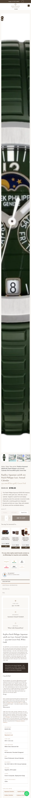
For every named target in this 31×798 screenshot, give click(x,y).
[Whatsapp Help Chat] (26, 793)
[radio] (24, 512)
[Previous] (4, 233)
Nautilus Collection (22, 791)
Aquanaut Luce (9, 735)
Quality (3, 509)
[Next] (27, 233)
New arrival (13, 466)
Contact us (5, 722)
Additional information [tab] (9, 585)
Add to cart (21, 518)
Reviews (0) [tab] (5, 588)
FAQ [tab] (3, 592)
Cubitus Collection (8, 795)
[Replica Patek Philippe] (15, 5)
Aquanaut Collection (9, 791)
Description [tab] (6, 581)
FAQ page (8, 716)
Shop (7, 466)
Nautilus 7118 (10, 702)
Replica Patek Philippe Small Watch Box (25, 539)
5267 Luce (21, 702)
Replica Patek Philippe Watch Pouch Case (15, 539)
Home (3, 466)
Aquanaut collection (21, 720)
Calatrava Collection (21, 795)
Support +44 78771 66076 (13, 1)
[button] (23, 2)
